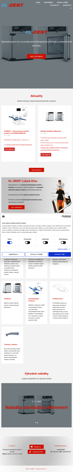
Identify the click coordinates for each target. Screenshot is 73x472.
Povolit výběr (37, 254)
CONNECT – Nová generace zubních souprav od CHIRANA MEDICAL (16, 132)
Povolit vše (60, 254)
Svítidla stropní (58, 299)
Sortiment (48, 2)
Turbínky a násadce (10, 344)
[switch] (27, 242)
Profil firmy (62, 2)
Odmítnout (13, 254)
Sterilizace (7, 299)
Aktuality (54, 5)
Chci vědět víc (9, 149)
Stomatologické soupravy (33, 300)
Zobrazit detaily (63, 249)
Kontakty (67, 5)
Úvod (38, 2)
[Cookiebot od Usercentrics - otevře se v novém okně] (63, 216)
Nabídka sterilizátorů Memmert (51, 131)
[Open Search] (71, 8)
